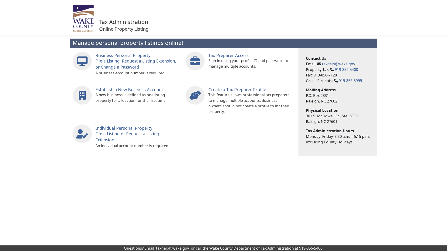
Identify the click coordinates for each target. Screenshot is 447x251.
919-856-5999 (350, 80)
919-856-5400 (346, 69)
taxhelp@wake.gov (338, 63)
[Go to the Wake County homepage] (83, 18)
